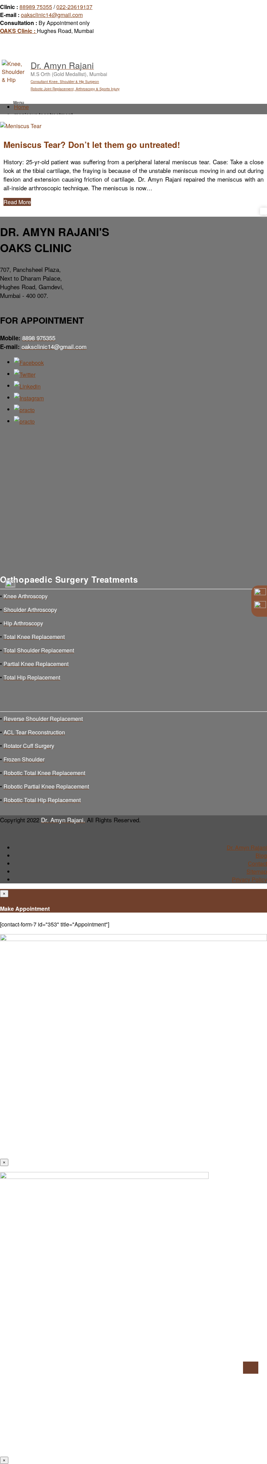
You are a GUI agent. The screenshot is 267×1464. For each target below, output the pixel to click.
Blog (261, 855)
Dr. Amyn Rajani (247, 847)
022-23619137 (74, 7)
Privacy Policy (249, 879)
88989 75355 (35, 7)
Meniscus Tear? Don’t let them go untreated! (91, 144)
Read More (17, 202)
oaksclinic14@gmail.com (52, 15)
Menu (18, 102)
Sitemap (256, 871)
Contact (257, 863)
